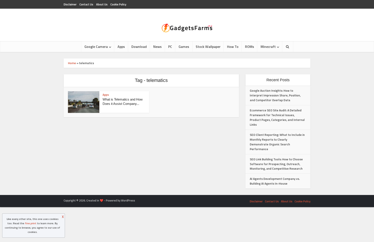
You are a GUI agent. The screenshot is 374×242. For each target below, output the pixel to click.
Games (184, 46)
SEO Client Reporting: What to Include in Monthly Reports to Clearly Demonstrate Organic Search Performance (277, 141)
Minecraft (268, 46)
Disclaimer (70, 4)
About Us (102, 4)
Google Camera (96, 46)
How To (233, 46)
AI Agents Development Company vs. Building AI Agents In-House (275, 181)
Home (72, 63)
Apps (121, 46)
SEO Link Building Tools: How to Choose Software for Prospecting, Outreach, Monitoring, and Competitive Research (276, 164)
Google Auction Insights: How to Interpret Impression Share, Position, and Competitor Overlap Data (275, 95)
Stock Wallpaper (208, 46)
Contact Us (86, 4)
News (157, 46)
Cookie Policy (118, 4)
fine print (30, 223)
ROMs (249, 46)
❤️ (101, 200)
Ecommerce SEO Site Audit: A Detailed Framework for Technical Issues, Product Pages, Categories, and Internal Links (277, 117)
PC (170, 46)
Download (139, 46)
